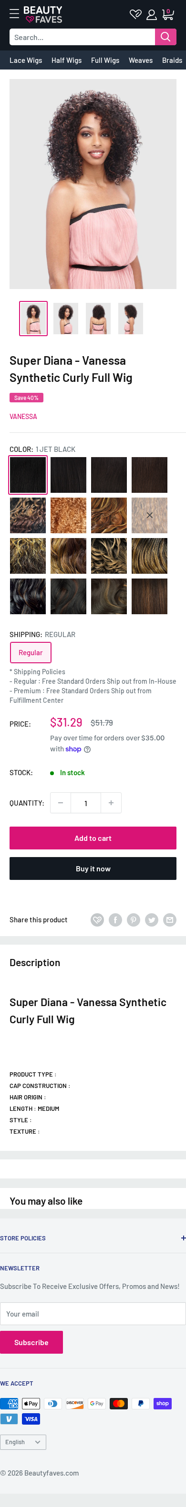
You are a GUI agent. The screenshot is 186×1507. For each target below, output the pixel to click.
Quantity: (27, 802)
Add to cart (93, 837)
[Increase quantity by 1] (111, 803)
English (15, 1442)
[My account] (152, 15)
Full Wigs (105, 60)
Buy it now (93, 868)
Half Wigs (67, 60)
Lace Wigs (26, 60)
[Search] (165, 37)
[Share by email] (169, 919)
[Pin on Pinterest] (133, 919)
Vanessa (23, 416)
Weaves (141, 60)
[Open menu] (19, 14)
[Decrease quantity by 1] (61, 803)
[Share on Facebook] (115, 919)
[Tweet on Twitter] (151, 919)
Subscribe (31, 1342)
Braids (172, 60)
